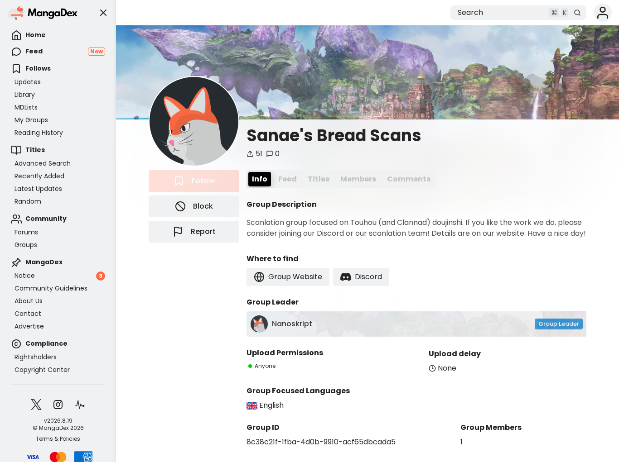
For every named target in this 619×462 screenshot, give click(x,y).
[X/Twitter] (36, 404)
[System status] (79, 404)
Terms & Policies (58, 439)
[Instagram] (58, 404)
